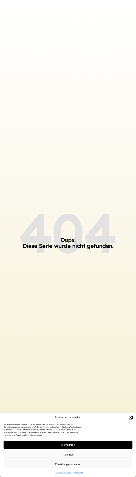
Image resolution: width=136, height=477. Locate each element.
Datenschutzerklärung (64, 472)
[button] (130, 417)
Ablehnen (68, 454)
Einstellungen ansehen (68, 464)
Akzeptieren (68, 444)
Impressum (78, 472)
